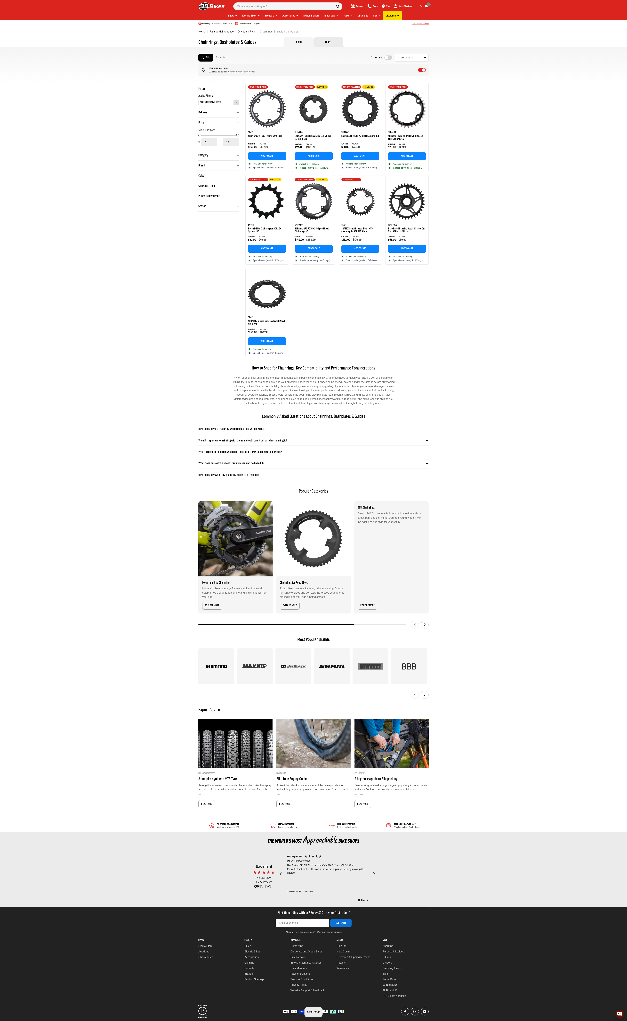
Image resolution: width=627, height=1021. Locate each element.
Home (201, 31)
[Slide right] (425, 624)
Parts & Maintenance (221, 31)
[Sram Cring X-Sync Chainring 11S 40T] (267, 109)
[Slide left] (415, 624)
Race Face (392, 225)
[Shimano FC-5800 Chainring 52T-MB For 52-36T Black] (314, 109)
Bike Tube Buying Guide (291, 779)
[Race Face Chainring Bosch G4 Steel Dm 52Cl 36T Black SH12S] (407, 201)
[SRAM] (332, 666)
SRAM (250, 132)
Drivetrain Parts (247, 31)
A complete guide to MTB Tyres (218, 779)
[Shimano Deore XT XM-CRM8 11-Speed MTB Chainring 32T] (407, 109)
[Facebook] (405, 1011)
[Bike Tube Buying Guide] (313, 743)
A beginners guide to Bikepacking (376, 779)
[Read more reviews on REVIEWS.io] (264, 887)
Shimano (299, 132)
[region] (327, 873)
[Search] (338, 6)
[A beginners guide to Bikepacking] (391, 743)
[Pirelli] (370, 666)
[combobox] (287, 6)
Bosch (251, 225)
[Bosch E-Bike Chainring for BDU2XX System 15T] (267, 201)
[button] (281, 874)
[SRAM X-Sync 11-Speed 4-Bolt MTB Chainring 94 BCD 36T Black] (360, 201)
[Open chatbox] (619, 1014)
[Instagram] (415, 1011)
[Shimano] (216, 666)
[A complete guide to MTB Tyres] (235, 743)
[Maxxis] (255, 666)
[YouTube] (425, 1011)
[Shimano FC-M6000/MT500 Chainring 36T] (360, 109)
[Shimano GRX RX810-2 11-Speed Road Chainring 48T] (314, 201)
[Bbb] (409, 666)
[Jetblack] (293, 666)
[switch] (422, 70)
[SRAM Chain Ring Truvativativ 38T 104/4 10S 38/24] (267, 294)
